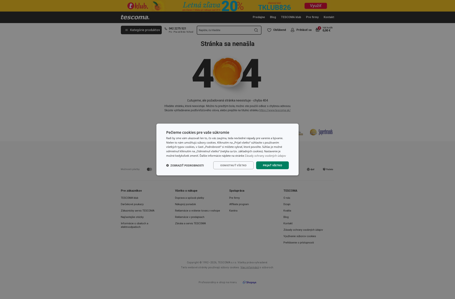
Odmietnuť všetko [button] (233, 165)
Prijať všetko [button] (272, 165)
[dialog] (227, 149)
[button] (185, 165)
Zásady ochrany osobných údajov (265, 155)
